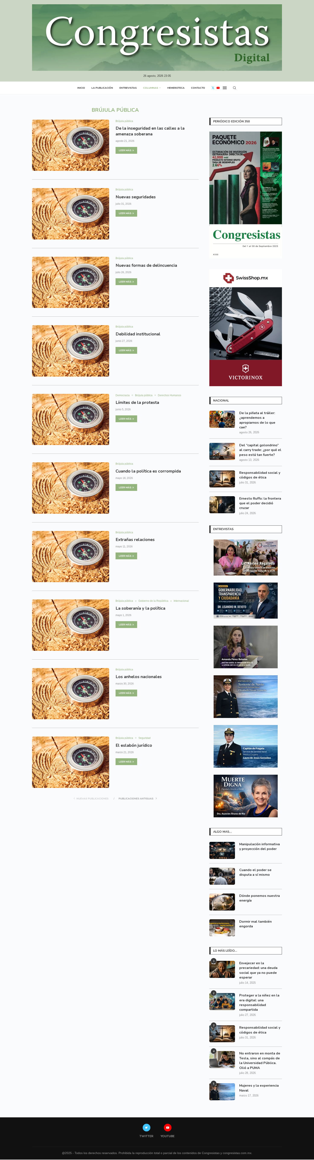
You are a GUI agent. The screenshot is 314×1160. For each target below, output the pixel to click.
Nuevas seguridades (136, 197)
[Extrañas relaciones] (70, 556)
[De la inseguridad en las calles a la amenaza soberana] (70, 145)
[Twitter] (212, 88)
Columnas (150, 88)
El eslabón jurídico (134, 745)
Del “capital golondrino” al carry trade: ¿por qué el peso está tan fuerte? (260, 450)
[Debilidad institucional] (70, 350)
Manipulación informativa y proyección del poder (259, 846)
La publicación (102, 88)
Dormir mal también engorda (255, 924)
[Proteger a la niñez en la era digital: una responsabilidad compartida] (222, 1001)
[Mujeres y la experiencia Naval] (222, 1091)
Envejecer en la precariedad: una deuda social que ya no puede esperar (258, 970)
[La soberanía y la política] (70, 625)
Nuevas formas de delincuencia (146, 265)
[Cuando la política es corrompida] (70, 487)
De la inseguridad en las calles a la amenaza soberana (150, 131)
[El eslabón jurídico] (70, 762)
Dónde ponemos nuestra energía (259, 898)
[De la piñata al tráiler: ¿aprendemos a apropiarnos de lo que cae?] (222, 419)
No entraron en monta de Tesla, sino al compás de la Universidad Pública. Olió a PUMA (259, 1060)
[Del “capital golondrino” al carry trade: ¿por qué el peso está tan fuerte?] (222, 451)
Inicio (81, 88)
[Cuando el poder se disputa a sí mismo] (222, 876)
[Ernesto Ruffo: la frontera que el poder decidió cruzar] (222, 504)
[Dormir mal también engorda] (222, 927)
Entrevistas (128, 88)
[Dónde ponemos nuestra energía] (222, 902)
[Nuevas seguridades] (70, 213)
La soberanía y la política (140, 608)
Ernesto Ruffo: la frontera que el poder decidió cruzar (260, 503)
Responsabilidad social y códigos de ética (259, 475)
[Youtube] (218, 88)
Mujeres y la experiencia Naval (259, 1088)
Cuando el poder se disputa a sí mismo (255, 872)
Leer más (125, 150)
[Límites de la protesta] (70, 419)
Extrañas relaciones (135, 539)
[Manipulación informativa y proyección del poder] (222, 850)
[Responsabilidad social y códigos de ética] (222, 478)
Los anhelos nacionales (139, 677)
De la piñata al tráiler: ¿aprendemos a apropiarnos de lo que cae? (257, 420)
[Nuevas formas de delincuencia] (70, 282)
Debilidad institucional (138, 334)
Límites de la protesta (137, 402)
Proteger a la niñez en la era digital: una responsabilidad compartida (259, 1002)
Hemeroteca (176, 88)
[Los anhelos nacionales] (70, 693)
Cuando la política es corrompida (148, 471)
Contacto (198, 88)
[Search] (234, 88)
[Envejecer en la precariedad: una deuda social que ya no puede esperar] (222, 969)
